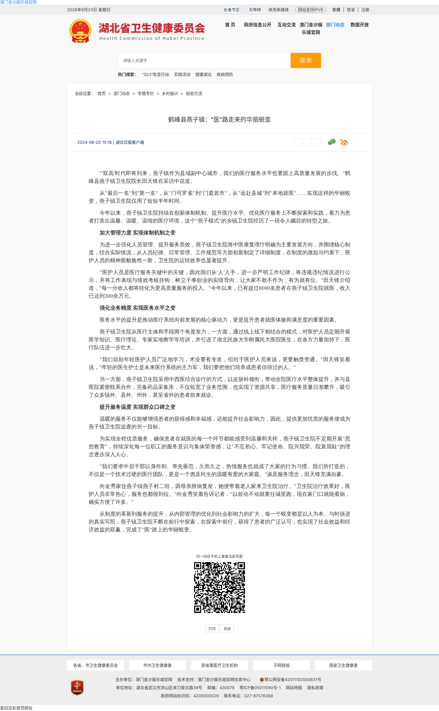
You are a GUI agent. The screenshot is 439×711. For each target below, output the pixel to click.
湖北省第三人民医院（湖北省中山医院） (219, 656)
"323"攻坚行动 (155, 74)
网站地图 (294, 687)
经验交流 (194, 93)
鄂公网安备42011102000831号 (292, 679)
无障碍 (255, 9)
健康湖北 (203, 74)
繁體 (336, 9)
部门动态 (122, 93)
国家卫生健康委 (343, 665)
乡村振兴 (170, 93)
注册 (365, 9)
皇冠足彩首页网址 (16, 707)
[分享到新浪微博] (344, 142)
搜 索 (306, 60)
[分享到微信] (332, 142)
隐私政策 (315, 687)
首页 (102, 93)
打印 (212, 628)
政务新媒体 (279, 9)
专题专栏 (146, 93)
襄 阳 (157, 656)
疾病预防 (225, 74)
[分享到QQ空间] (356, 142)
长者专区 (232, 9)
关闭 (227, 628)
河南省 (95, 656)
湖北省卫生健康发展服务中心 (281, 656)
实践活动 (182, 74)
